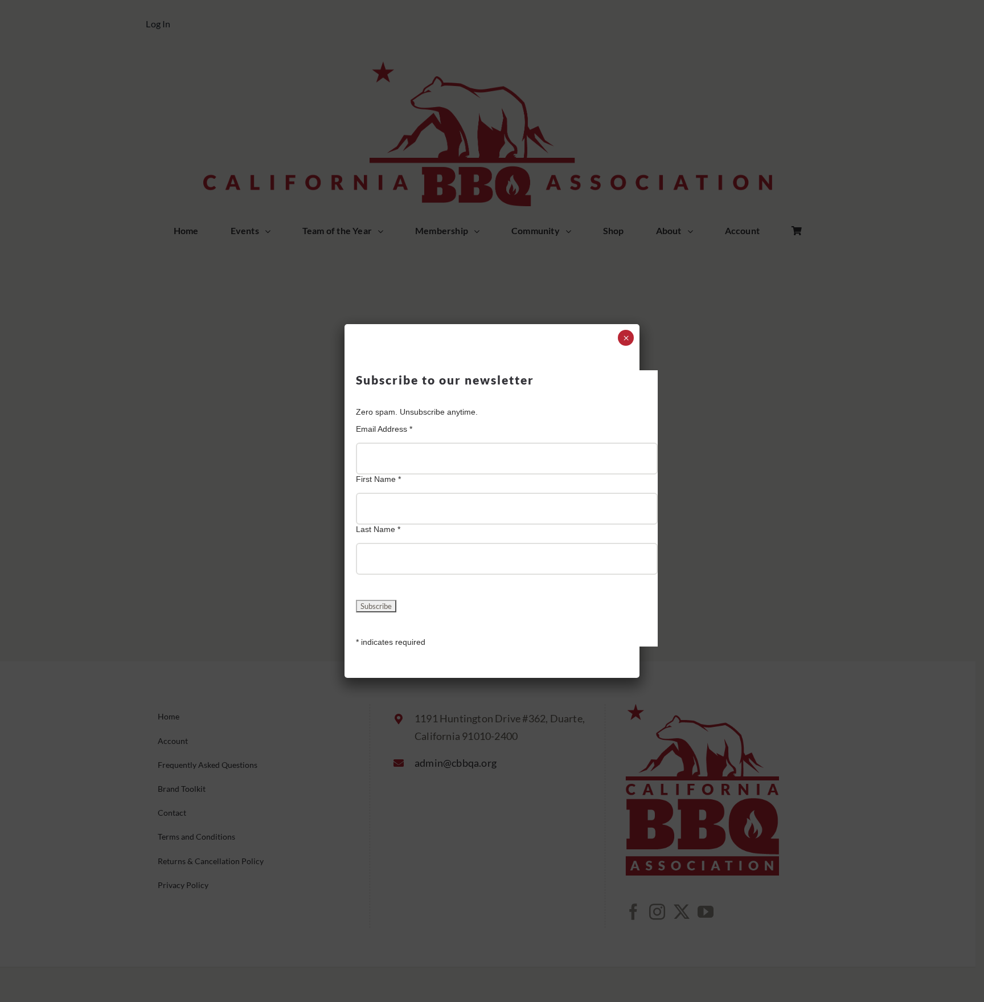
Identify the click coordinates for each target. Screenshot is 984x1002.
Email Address (384, 428)
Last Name (378, 529)
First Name (378, 479)
